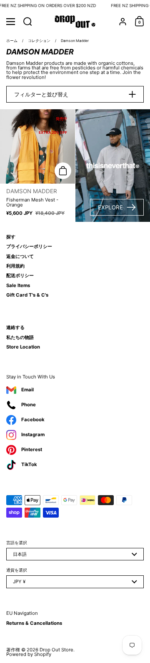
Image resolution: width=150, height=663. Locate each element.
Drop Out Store (56, 650)
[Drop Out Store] (75, 21)
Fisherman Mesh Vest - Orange (37, 165)
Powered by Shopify (28, 654)
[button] (27, 21)
